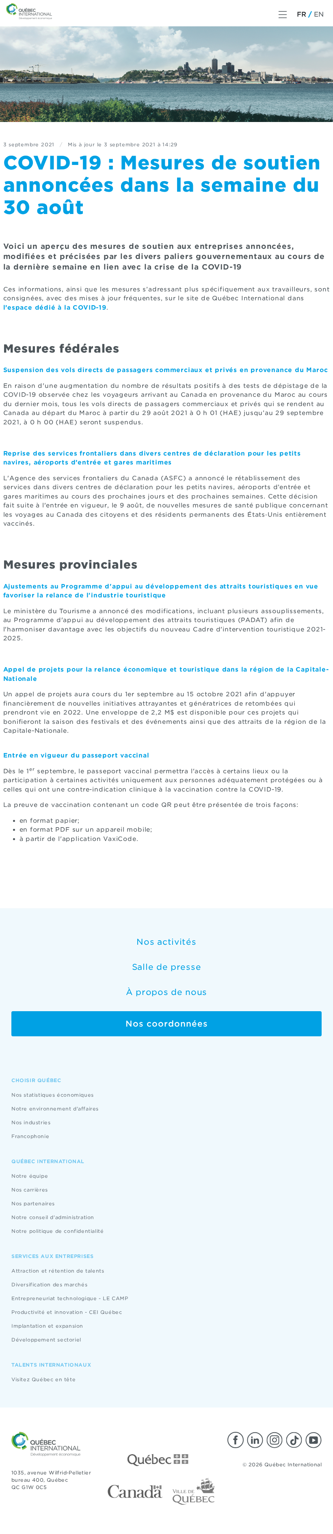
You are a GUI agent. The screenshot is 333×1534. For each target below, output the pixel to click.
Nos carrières (29, 1190)
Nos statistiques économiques (52, 1095)
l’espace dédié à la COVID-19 (54, 307)
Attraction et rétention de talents (57, 1271)
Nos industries (30, 1122)
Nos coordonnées (166, 1024)
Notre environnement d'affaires (55, 1109)
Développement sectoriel (46, 1340)
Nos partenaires (33, 1203)
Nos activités (166, 942)
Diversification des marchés (49, 1285)
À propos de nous (166, 992)
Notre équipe (29, 1176)
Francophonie (30, 1136)
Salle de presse (166, 967)
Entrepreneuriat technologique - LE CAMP (69, 1298)
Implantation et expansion (47, 1326)
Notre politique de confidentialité (57, 1231)
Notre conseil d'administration (52, 1217)
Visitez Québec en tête (43, 1379)
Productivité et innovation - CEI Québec (66, 1312)
